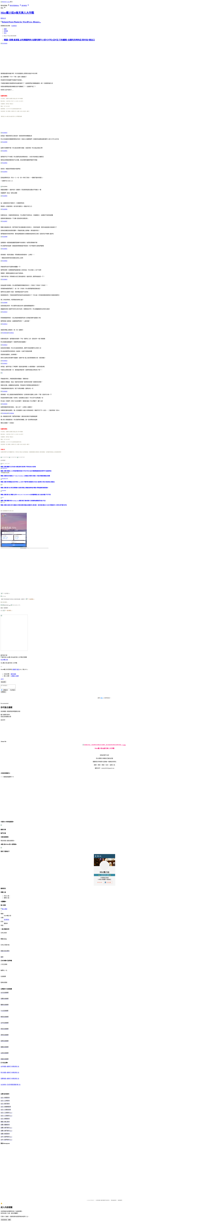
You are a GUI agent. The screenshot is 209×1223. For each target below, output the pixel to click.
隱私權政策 (113, 1200)
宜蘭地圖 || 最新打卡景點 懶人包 (10, 1078)
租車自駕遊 (4, 982)
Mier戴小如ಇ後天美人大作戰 (17, 12)
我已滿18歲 (4, 1219)
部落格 (6, 31)
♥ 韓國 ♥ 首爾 (15, 676)
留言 (18, 669)
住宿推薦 (3, 976)
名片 (5, 33)
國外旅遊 (13, 674)
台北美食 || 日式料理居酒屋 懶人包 (10, 1084)
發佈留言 (3, 692)
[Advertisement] (50, 59)
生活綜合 (14, 25)
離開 (9, 1219)
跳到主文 (3, 18)
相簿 (5, 29)
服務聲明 (120, 1200)
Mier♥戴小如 (4, 659)
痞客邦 (14, 669)
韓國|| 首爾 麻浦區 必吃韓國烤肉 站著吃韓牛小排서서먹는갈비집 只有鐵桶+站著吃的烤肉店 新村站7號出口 (49, 40)
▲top (2, 679)
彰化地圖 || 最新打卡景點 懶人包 (10, 1072)
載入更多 (3, 682)
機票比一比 (4, 970)
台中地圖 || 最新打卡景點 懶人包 (10, 1066)
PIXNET (92, 1200)
